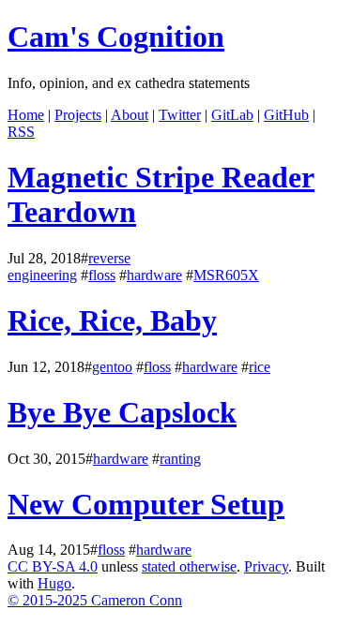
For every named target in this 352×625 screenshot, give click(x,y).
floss (101, 275)
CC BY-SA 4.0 (53, 566)
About (129, 115)
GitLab (232, 115)
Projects (77, 115)
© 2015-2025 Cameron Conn (95, 600)
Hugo (54, 583)
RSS (21, 132)
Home (26, 115)
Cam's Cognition (116, 36)
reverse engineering (69, 266)
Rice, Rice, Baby (112, 320)
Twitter (180, 115)
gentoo (112, 367)
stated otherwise (189, 566)
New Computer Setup (146, 504)
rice (259, 367)
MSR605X (226, 275)
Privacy (266, 566)
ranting (180, 459)
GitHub (286, 115)
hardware (154, 275)
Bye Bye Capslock (122, 412)
